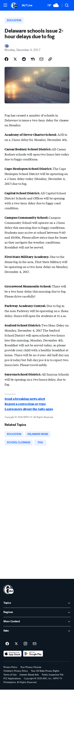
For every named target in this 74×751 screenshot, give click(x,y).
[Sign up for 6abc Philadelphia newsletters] (34, 644)
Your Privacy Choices (30, 667)
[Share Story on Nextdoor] (32, 59)
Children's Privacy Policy (15, 671)
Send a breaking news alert (25, 399)
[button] (5, 5)
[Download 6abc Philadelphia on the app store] (12, 654)
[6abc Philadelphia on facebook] (7, 644)
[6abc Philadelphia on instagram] (25, 644)
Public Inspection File (52, 675)
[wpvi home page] (8, 589)
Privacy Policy (10, 667)
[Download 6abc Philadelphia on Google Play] (33, 654)
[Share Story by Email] (41, 59)
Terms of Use (10, 675)
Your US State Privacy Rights (45, 671)
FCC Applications (12, 678)
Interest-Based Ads (29, 675)
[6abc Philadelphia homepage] (14, 5)
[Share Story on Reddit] (24, 59)
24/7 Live (27, 5)
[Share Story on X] (15, 59)
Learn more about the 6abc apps (29, 409)
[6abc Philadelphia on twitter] (16, 644)
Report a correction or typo (25, 404)
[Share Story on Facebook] (6, 59)
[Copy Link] (50, 59)
